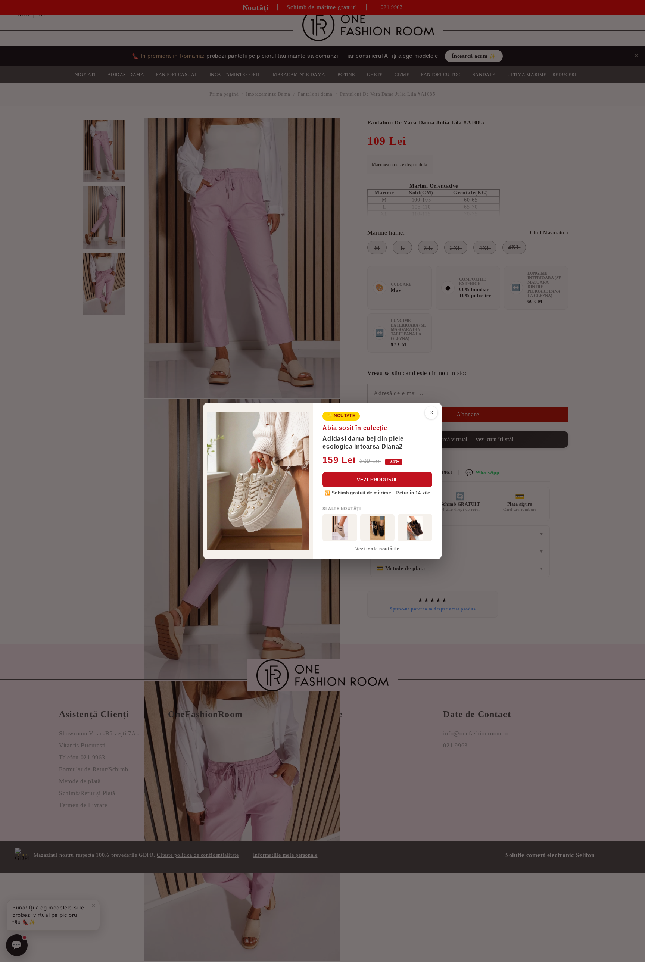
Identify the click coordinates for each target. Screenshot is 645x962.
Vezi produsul (377, 479)
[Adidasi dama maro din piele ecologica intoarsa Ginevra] (415, 527)
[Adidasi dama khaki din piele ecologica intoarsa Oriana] (339, 527)
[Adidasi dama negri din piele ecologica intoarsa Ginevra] (377, 527)
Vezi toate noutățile (377, 549)
